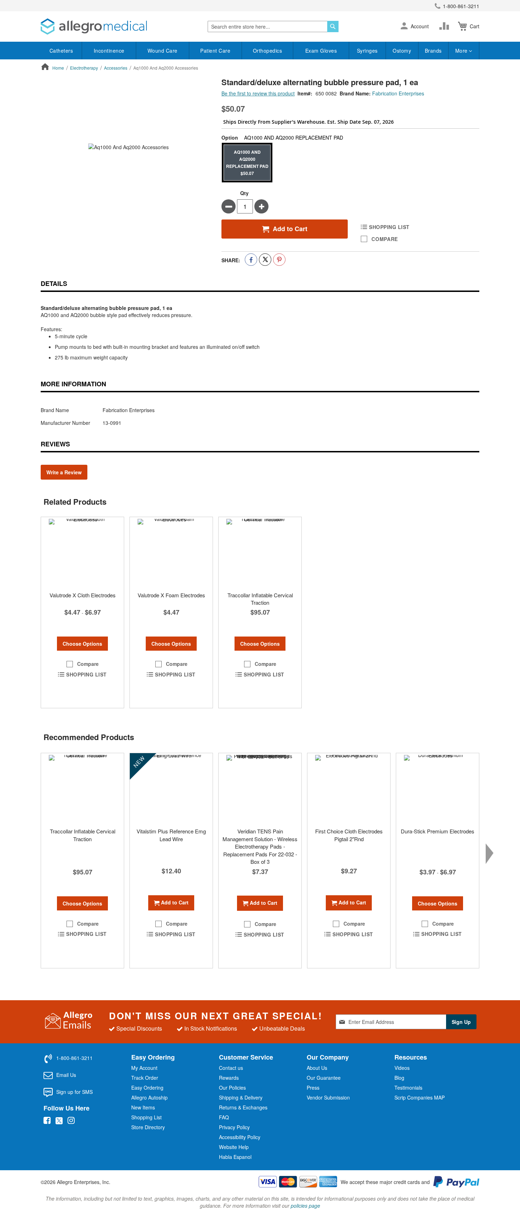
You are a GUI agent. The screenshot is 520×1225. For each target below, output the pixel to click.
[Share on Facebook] (251, 259)
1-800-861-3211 (461, 6)
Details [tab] (54, 283)
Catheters (61, 50)
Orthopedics (267, 50)
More (462, 50)
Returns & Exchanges (243, 1107)
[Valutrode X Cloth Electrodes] (82, 552)
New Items (143, 1107)
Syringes (367, 50)
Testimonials (408, 1087)
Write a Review (64, 472)
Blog (399, 1077)
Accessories (115, 68)
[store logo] (94, 26)
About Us (317, 1067)
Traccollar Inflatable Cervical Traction (260, 598)
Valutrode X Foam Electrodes (171, 595)
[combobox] (273, 26)
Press (313, 1087)
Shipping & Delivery (240, 1097)
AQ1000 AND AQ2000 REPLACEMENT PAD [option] (247, 162)
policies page (305, 1205)
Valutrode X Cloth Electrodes (83, 595)
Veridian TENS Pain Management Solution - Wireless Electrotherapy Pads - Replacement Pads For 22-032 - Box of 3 (260, 846)
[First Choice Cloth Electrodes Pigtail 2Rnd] (348, 788)
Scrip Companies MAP (419, 1097)
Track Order (144, 1077)
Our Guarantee (324, 1077)
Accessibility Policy (239, 1137)
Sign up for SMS (74, 1091)
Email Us (66, 1074)
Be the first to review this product (258, 93)
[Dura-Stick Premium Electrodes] (437, 788)
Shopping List (146, 1117)
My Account (144, 1067)
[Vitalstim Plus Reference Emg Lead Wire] (171, 788)
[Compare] (445, 26)
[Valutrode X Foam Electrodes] (171, 552)
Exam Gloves (321, 50)
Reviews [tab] (55, 444)
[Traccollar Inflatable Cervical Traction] (260, 552)
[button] (404, 26)
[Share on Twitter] (265, 259)
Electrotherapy (84, 68)
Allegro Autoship (149, 1097)
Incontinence (109, 50)
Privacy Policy (234, 1127)
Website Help (234, 1146)
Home (58, 68)
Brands (433, 50)
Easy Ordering (147, 1087)
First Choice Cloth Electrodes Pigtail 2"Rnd (349, 834)
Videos (402, 1067)
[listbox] (350, 162)
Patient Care (215, 50)
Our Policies (232, 1087)
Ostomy (402, 50)
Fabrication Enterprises (398, 93)
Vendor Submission (328, 1097)
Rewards (229, 1077)
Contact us (231, 1067)
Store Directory (148, 1127)
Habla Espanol (235, 1156)
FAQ (224, 1117)
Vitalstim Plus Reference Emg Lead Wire (171, 834)
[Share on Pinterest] (279, 259)
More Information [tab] (73, 383)
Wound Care (163, 50)
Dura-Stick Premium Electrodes (437, 831)
